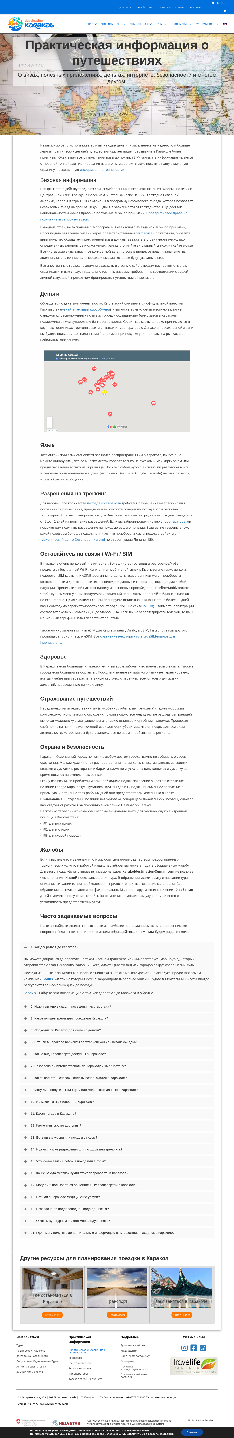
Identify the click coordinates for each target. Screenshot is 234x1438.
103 (100, 1397)
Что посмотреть (111, 24)
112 (18, 1397)
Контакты (195, 7)
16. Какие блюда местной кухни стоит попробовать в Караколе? (79, 1173)
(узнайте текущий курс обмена (85, 309)
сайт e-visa (144, 233)
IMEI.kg (148, 606)
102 (81, 1397)
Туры (159, 24)
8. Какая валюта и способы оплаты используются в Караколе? (79, 1078)
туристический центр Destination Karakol (72, 539)
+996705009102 (135, 1397)
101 (51, 1397)
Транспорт (117, 1301)
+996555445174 (25, 1403)
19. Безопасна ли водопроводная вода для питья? (70, 1209)
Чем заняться (139, 24)
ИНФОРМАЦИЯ (179, 24)
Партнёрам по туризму (171, 7)
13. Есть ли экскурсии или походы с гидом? (64, 1137)
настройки (166, 1434)
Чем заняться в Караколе (181, 1301)
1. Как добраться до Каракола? (54, 947)
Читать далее (53, 1315)
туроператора (174, 521)
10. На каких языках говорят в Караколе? (62, 1102)
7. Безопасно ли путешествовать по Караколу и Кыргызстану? (78, 1066)
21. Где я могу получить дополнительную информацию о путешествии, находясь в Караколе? (103, 1233)
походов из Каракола (104, 503)
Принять (192, 1432)
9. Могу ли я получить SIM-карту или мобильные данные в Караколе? (84, 1090)
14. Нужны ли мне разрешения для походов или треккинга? (76, 1149)
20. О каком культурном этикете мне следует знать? (70, 1221)
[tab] (117, 947)
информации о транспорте (101, 169)
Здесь (28, 993)
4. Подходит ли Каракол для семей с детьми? (66, 1030)
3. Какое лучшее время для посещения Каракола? (69, 1018)
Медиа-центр (124, 7)
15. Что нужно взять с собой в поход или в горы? (68, 1161)
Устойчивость (205, 24)
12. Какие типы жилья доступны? (56, 1125)
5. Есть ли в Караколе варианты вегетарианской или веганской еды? (84, 1042)
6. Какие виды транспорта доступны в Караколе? (68, 1054)
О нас (89, 24)
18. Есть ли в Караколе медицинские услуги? (65, 1197)
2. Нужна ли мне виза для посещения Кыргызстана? (71, 1006)
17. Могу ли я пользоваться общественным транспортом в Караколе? (84, 1185)
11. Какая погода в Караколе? (53, 1113)
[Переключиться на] (225, 24)
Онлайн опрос (145, 7)
